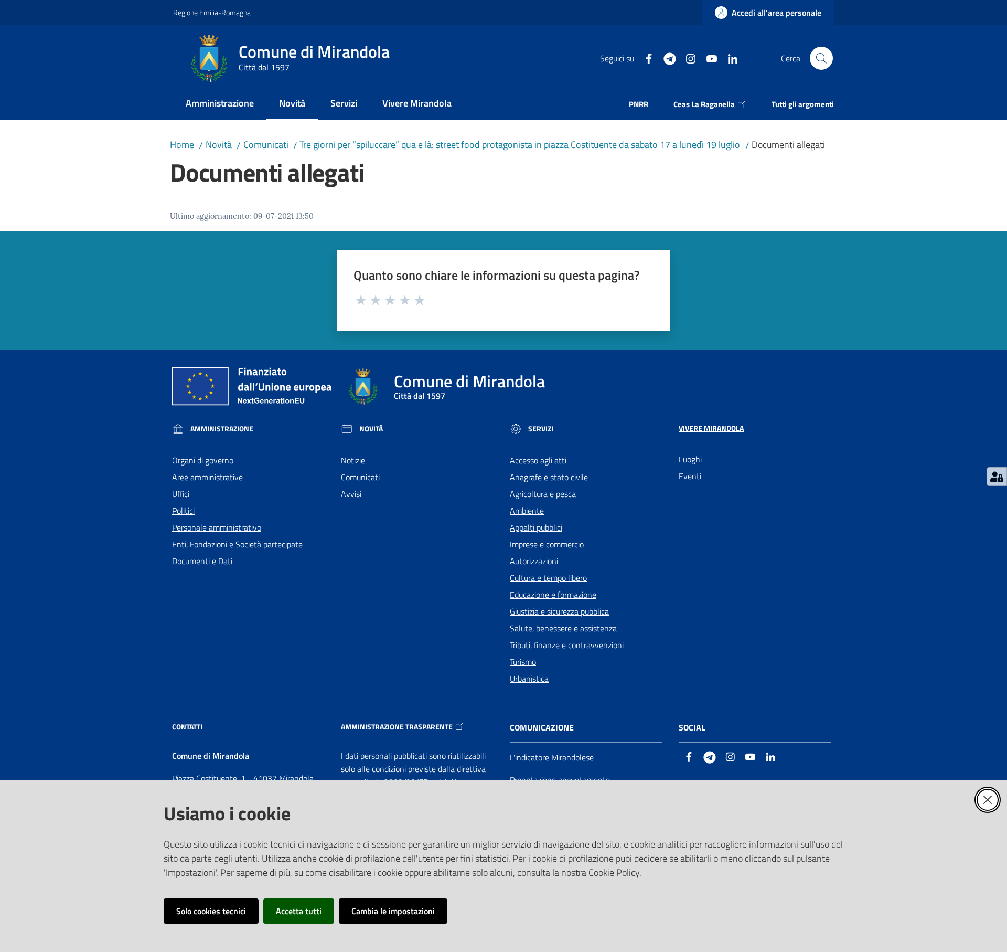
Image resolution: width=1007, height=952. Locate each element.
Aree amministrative (207, 477)
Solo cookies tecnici (211, 911)
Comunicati (265, 144)
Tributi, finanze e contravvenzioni (567, 645)
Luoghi (690, 459)
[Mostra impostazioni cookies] (997, 476)
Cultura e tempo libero (548, 578)
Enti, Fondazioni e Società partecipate (237, 544)
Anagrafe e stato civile (549, 477)
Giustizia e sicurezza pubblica (559, 611)
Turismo (523, 661)
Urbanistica (529, 678)
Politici (183, 510)
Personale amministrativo (216, 527)
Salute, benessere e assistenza (563, 628)
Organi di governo (202, 460)
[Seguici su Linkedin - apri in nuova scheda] (728, 57)
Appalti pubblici (536, 527)
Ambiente (527, 510)
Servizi (540, 429)
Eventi (690, 476)
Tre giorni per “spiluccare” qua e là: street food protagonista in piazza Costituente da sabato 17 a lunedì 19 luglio (519, 144)
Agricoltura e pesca (543, 494)
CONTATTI (187, 727)
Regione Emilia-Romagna (212, 12)
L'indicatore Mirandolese (552, 757)
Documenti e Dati (202, 561)
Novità (219, 144)
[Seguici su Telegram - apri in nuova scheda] (665, 57)
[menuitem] (219, 104)
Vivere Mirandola (711, 428)
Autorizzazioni (534, 561)
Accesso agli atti (538, 460)
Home (182, 144)
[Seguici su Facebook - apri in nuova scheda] (644, 57)
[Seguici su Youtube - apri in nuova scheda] (707, 57)
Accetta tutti (299, 911)
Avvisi (351, 494)
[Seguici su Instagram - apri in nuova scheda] (686, 57)
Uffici (180, 494)
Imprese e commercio (547, 544)
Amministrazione (221, 429)
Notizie (353, 460)
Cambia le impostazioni (393, 911)
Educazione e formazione (553, 594)
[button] (821, 58)
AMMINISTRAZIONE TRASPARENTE (397, 727)
